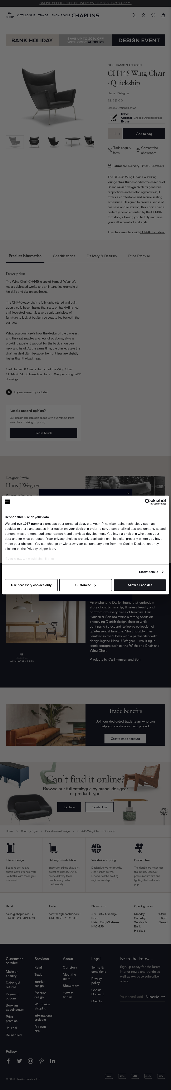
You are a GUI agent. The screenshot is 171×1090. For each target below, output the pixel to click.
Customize (83, 585)
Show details (148, 572)
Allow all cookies (140, 585)
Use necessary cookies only (31, 585)
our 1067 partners (30, 523)
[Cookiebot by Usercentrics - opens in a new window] (148, 502)
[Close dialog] (128, 493)
